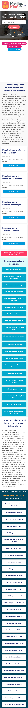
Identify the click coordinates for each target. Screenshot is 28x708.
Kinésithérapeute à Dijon (14, 548)
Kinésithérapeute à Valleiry (14, 292)
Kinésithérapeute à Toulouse (14, 691)
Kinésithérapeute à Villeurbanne (14, 704)
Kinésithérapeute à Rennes (14, 664)
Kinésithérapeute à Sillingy (14, 345)
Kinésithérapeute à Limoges (14, 569)
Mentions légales (8, 495)
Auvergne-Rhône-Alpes (18, 44)
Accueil (6, 44)
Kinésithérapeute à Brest (14, 526)
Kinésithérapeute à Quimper (14, 650)
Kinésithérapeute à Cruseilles (14, 358)
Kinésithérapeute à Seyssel (14, 307)
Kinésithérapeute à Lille (14, 562)
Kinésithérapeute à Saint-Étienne (14, 671)
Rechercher (14, 27)
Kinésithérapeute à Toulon (14, 684)
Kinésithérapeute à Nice (14, 623)
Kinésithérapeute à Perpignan (14, 643)
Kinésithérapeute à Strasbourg (14, 677)
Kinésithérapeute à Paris (14, 637)
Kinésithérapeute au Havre (14, 576)
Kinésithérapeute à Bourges (14, 533)
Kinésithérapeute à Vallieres (14, 351)
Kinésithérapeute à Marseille (14, 596)
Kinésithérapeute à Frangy (14, 285)
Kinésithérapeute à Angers (14, 512)
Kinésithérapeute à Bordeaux (14, 519)
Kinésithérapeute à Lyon (14, 589)
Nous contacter (20, 495)
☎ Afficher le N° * (14, 166)
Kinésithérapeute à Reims (14, 657)
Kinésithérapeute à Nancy (14, 609)
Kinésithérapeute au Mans (14, 582)
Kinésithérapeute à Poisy (14, 389)
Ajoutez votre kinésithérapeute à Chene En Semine (14, 254)
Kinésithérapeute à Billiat (14, 269)
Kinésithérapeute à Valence (14, 698)
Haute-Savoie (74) (15, 46)
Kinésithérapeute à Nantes (14, 616)
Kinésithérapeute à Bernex (14, 374)
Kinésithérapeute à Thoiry (14, 404)
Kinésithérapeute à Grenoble (14, 555)
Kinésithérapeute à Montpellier (14, 603)
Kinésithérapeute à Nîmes (14, 630)
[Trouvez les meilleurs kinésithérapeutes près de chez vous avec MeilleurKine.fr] (14, 8)
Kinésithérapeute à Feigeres (14, 321)
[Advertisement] (14, 65)
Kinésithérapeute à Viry (14, 314)
